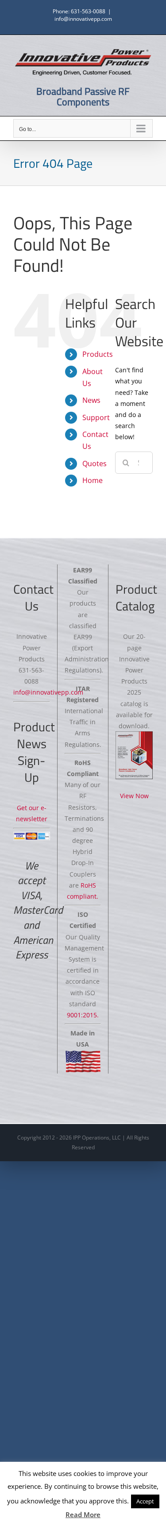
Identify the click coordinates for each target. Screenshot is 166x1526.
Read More (83, 1514)
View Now (134, 796)
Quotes (94, 463)
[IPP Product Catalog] (134, 755)
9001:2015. (83, 1015)
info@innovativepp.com (83, 19)
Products (97, 354)
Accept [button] (145, 1501)
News (91, 400)
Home (92, 480)
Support (96, 417)
